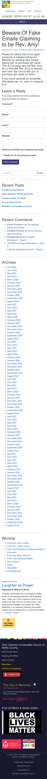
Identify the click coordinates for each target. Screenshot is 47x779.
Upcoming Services (8, 624)
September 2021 (15, 448)
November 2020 (14, 479)
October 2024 (13, 332)
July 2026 (11, 267)
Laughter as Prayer (17, 585)
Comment (7, 104)
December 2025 (14, 289)
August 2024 (13, 339)
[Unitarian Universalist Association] (12, 744)
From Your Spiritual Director (20, 558)
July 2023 (11, 379)
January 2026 (13, 286)
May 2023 (11, 385)
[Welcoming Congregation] (29, 744)
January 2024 (13, 360)
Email (5, 125)
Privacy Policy (23, 766)
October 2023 (13, 370)
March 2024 (12, 354)
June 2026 (12, 270)
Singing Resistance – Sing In (29, 249)
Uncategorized (14, 571)
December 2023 (14, 364)
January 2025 (13, 323)
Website (6, 136)
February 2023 (14, 395)
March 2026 (12, 280)
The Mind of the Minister (13, 190)
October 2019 (13, 519)
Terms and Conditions (23, 762)
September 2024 (15, 336)
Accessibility (24, 770)
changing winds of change (14, 198)
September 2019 (15, 522)
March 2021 (12, 466)
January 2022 (13, 435)
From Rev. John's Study (18, 546)
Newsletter (12, 568)
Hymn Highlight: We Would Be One (17, 194)
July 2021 (11, 454)
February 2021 (14, 469)
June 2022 (12, 420)
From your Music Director (18, 555)
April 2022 (12, 426)
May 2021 (11, 460)
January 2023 (13, 398)
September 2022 (15, 410)
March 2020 (12, 504)
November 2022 (14, 404)
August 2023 (13, 376)
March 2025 (12, 317)
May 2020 (11, 497)
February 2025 (14, 320)
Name (5, 115)
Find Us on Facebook (11, 669)
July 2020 (11, 491)
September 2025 (15, 298)
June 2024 (12, 345)
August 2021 (13, 451)
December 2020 (14, 476)
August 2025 (13, 301)
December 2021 (14, 438)
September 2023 (15, 373)
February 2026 (14, 283)
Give (29, 11)
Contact (38, 11)
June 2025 (12, 308)
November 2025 (14, 292)
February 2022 (14, 432)
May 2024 (11, 348)
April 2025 (12, 314)
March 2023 (12, 392)
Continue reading (11, 613)
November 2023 (14, 367)
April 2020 (12, 500)
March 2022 (12, 429)
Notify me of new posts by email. (20, 155)
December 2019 (14, 513)
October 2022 (13, 407)
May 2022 (11, 423)
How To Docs (13, 562)
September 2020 (15, 485)
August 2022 (13, 413)
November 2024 (14, 329)
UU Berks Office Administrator (32, 50)
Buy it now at (9, 699)
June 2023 (12, 382)
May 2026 (11, 273)
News (10, 565)
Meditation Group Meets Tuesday (17, 206)
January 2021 (13, 472)
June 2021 (12, 457)
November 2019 (14, 516)
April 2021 (12, 463)
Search (21, 11)
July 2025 (11, 304)
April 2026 (12, 276)
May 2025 (11, 311)
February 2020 (14, 507)
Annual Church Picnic (11, 202)
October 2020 (13, 482)
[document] (23, 330)
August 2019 (13, 525)
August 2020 (13, 488)
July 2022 (11, 416)
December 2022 (14, 401)
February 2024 (14, 357)
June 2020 (12, 494)
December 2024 (14, 326)
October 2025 (13, 295)
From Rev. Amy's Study (18, 543)
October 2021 (13, 444)
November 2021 (14, 441)
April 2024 (12, 351)
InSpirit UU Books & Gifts (23, 773)
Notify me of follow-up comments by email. (23, 150)
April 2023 (12, 388)
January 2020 (13, 510)
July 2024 (11, 342)
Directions (10, 11)
